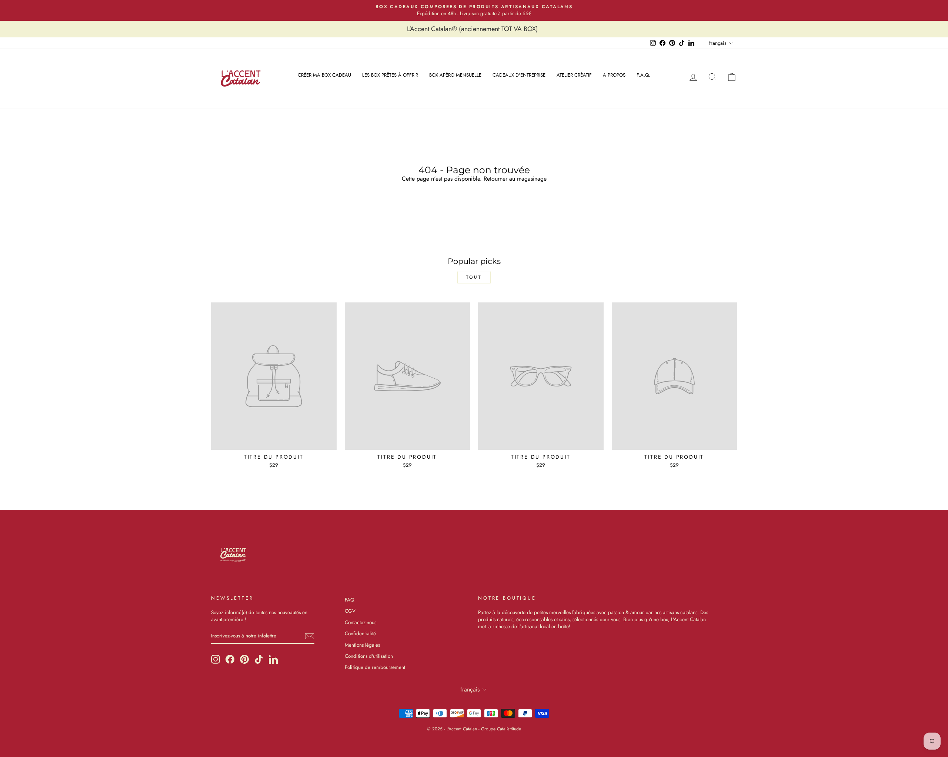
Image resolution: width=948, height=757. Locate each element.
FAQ (349, 599)
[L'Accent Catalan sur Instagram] (215, 659)
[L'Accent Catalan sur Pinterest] (244, 659)
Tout (474, 277)
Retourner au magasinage (515, 179)
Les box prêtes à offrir (390, 74)
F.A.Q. (643, 74)
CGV (350, 610)
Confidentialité (360, 633)
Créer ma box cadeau (324, 74)
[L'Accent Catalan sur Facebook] (230, 659)
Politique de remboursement (375, 667)
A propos (614, 74)
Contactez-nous (360, 622)
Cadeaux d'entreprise (519, 74)
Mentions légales (362, 645)
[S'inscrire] (309, 636)
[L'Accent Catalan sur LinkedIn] (273, 659)
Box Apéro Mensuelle (455, 74)
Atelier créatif (574, 74)
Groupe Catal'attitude (501, 729)
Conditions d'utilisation (369, 656)
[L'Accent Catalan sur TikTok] (258, 659)
